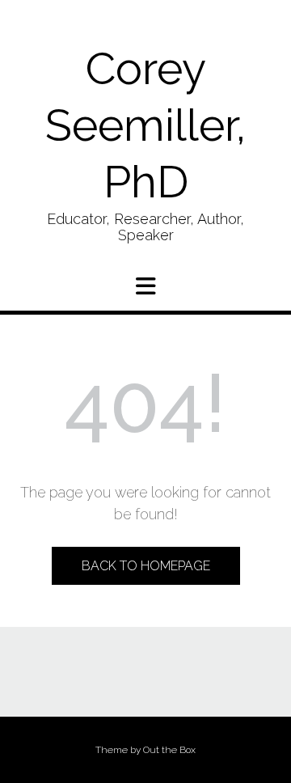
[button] (145, 286)
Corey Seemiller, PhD (145, 125)
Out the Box (169, 749)
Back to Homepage (146, 565)
